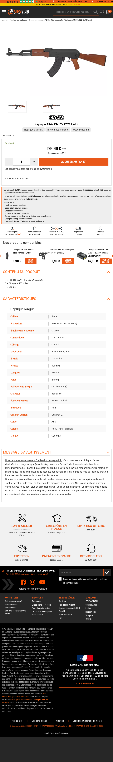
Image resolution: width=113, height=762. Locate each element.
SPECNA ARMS (74, 4)
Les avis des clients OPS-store (16, 612)
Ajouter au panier (73, 162)
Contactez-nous (85, 683)
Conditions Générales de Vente (87, 720)
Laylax (88, 608)
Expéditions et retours (41, 605)
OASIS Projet (49, 733)
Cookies (60, 720)
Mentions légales (39, 720)
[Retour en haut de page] (109, 454)
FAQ (60, 618)
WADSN (88, 619)
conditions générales (85, 578)
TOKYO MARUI (91, 601)
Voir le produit (68, 261)
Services (62, 601)
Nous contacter (65, 614)
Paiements (36, 601)
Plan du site (17, 720)
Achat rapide (30, 261)
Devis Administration (41, 608)
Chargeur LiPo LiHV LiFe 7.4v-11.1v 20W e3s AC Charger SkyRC (98, 252)
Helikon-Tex (90, 612)
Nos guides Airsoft (67, 605)
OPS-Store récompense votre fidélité (42, 613)
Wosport (89, 615)
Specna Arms (91, 605)
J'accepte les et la (85, 580)
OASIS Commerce (62, 733)
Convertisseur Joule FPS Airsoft (69, 609)
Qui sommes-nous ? (13, 601)
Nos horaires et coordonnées (11, 606)
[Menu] (4, 11)
